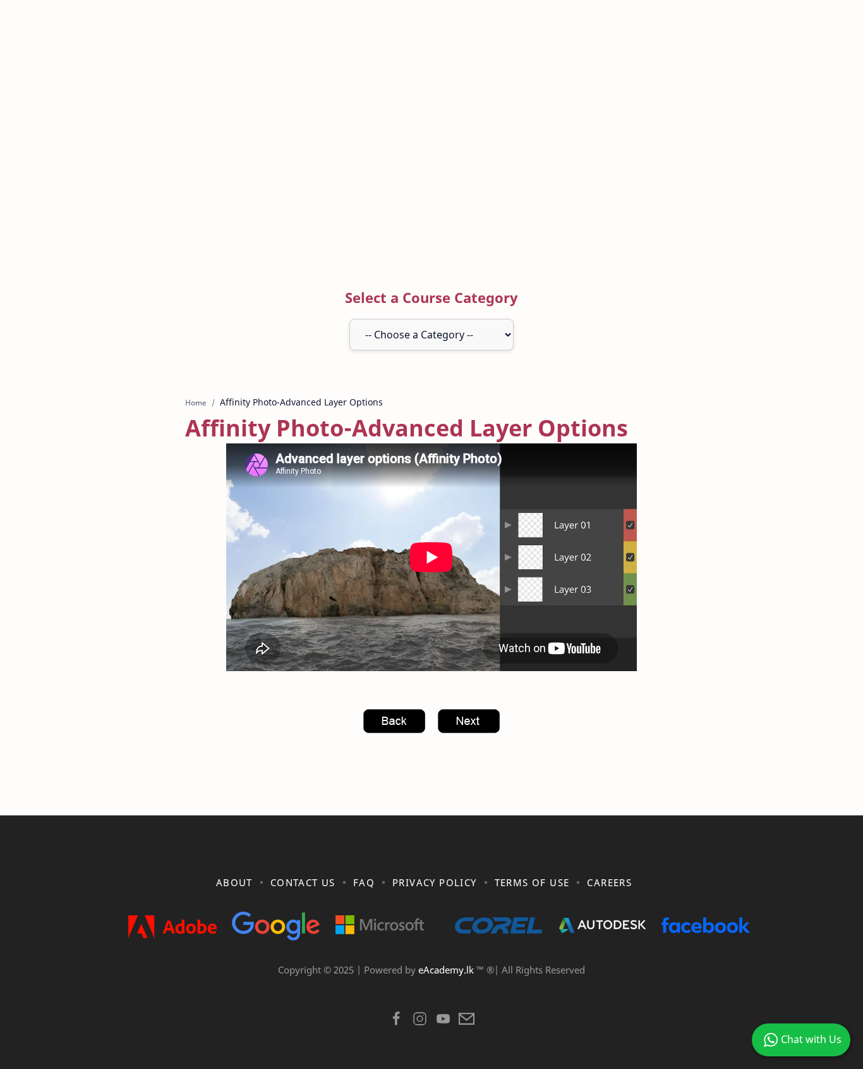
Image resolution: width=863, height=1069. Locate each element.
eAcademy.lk (447, 969)
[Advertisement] (431, 153)
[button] (396, 1022)
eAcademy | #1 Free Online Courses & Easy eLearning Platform (405, 986)
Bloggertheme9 (638, 986)
